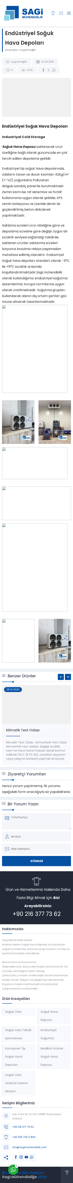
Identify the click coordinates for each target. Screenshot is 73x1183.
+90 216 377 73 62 (37, 914)
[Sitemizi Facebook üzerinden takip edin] (13, 1155)
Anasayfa (11, 50)
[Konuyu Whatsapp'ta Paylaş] (54, 70)
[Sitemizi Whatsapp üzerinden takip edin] (29, 1155)
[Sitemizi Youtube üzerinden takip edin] (24, 1155)
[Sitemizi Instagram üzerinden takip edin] (19, 1155)
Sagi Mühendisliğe (19, 1176)
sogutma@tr (28, 50)
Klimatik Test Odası (23, 730)
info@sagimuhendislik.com (29, 1147)
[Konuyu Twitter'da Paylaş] (48, 70)
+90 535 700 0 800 (23, 1137)
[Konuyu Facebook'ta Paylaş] (43, 70)
